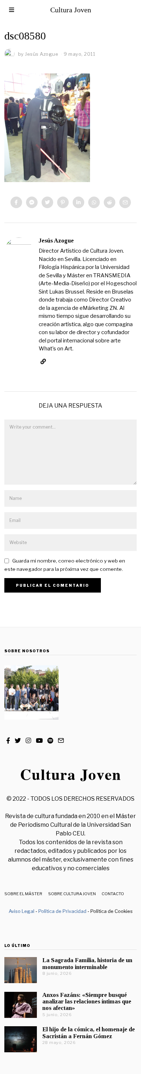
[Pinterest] (63, 202)
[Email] (125, 202)
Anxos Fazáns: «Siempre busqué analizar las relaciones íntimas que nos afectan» (86, 1001)
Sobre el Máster (23, 893)
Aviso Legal (21, 911)
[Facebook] (16, 202)
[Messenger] (32, 202)
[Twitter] (47, 202)
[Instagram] (28, 740)
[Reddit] (109, 202)
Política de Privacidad (62, 911)
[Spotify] (50, 740)
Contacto (113, 893)
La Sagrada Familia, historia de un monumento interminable (87, 963)
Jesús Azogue (56, 240)
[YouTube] (39, 740)
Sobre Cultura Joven (72, 893)
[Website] (43, 361)
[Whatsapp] (94, 202)
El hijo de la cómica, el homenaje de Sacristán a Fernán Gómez (88, 1032)
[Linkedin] (78, 202)
